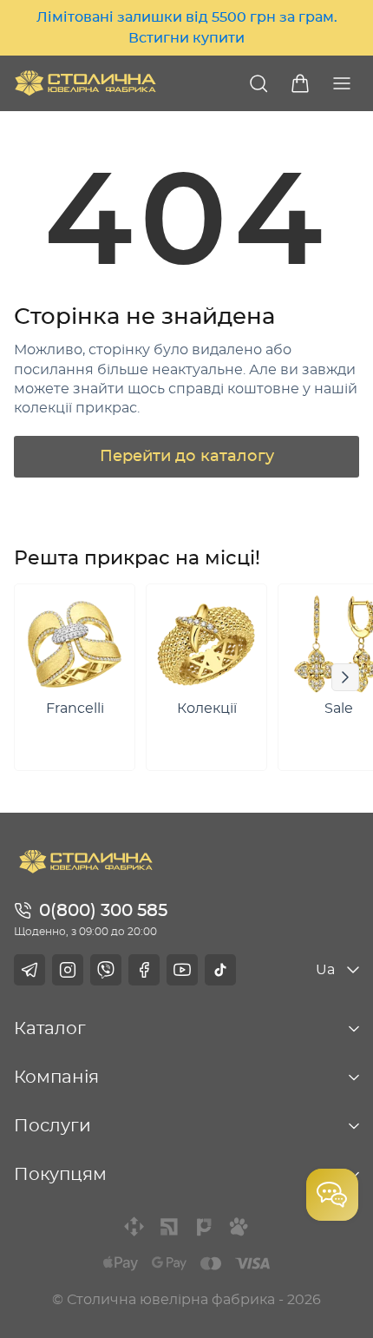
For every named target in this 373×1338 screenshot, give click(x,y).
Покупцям (60, 1174)
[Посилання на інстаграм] (67, 969)
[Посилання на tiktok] (220, 969)
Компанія (56, 1077)
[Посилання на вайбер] (105, 969)
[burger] (341, 83)
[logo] (85, 83)
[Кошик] (300, 83)
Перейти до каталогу (187, 457)
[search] (258, 83)
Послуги (52, 1126)
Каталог (50, 1029)
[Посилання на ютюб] (182, 969)
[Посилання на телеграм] (29, 969)
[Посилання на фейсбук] (144, 969)
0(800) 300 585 (103, 910)
